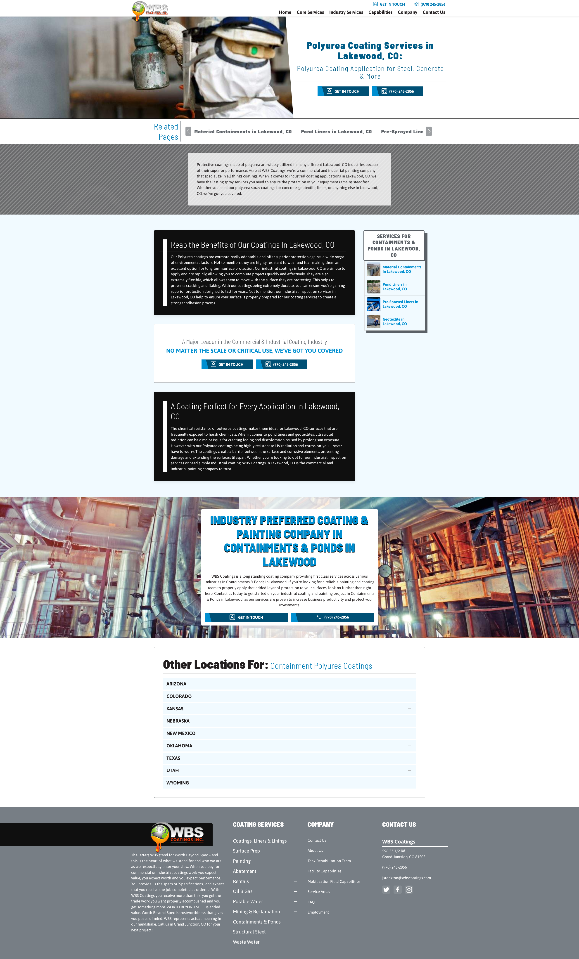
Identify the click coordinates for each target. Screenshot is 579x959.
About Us (315, 850)
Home (285, 12)
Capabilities (380, 12)
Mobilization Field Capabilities (334, 881)
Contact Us (434, 12)
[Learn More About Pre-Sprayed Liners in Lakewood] (395, 304)
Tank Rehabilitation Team (329, 861)
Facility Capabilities (324, 871)
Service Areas (319, 891)
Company (407, 12)
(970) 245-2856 (394, 867)
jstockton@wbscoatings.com (406, 878)
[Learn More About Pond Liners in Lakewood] (395, 286)
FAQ (311, 902)
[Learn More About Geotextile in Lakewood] (395, 321)
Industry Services (346, 12)
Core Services (310, 12)
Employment (318, 912)
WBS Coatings (398, 842)
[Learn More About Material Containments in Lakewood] (395, 269)
